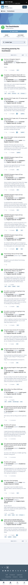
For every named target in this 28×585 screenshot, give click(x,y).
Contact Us (15, 577)
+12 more (22, 93)
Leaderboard (19, 574)
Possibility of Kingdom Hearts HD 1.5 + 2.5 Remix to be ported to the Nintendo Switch (15, 76)
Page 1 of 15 (13, 55)
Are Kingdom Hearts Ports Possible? (14, 498)
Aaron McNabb (8, 580)
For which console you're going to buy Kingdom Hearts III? (14, 291)
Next (23, 55)
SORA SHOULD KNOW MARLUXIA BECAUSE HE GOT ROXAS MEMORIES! (14, 520)
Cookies (21, 577)
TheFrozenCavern (8, 501)
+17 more (21, 514)
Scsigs (20, 482)
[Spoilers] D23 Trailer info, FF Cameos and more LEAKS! (15, 99)
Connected (21, 101)
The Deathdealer (10, 61)
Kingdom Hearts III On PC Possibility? (14, 330)
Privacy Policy (8, 577)
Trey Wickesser (22, 523)
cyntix (20, 140)
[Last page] (26, 55)
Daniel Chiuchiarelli (22, 579)
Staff (7, 574)
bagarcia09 (21, 331)
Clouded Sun (22, 411)
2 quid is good (22, 392)
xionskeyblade (22, 79)
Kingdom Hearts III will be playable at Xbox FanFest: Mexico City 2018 (14, 270)
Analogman (22, 160)
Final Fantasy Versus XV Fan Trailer (13, 254)
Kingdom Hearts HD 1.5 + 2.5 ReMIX (15, 81)
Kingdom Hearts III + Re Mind (14, 103)
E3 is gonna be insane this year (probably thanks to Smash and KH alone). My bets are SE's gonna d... (15, 408)
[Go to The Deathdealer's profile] (2, 60)
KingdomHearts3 (8, 62)
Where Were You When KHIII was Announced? (13, 389)
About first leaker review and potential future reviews (14, 137)
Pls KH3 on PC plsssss (10, 425)
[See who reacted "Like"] (17, 113)
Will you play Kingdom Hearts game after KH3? (15, 368)
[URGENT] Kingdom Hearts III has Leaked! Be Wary (13, 158)
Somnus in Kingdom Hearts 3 (12, 59)
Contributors (12, 574)
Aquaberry (21, 272)
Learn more (3, 2)
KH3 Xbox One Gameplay (11, 480)
